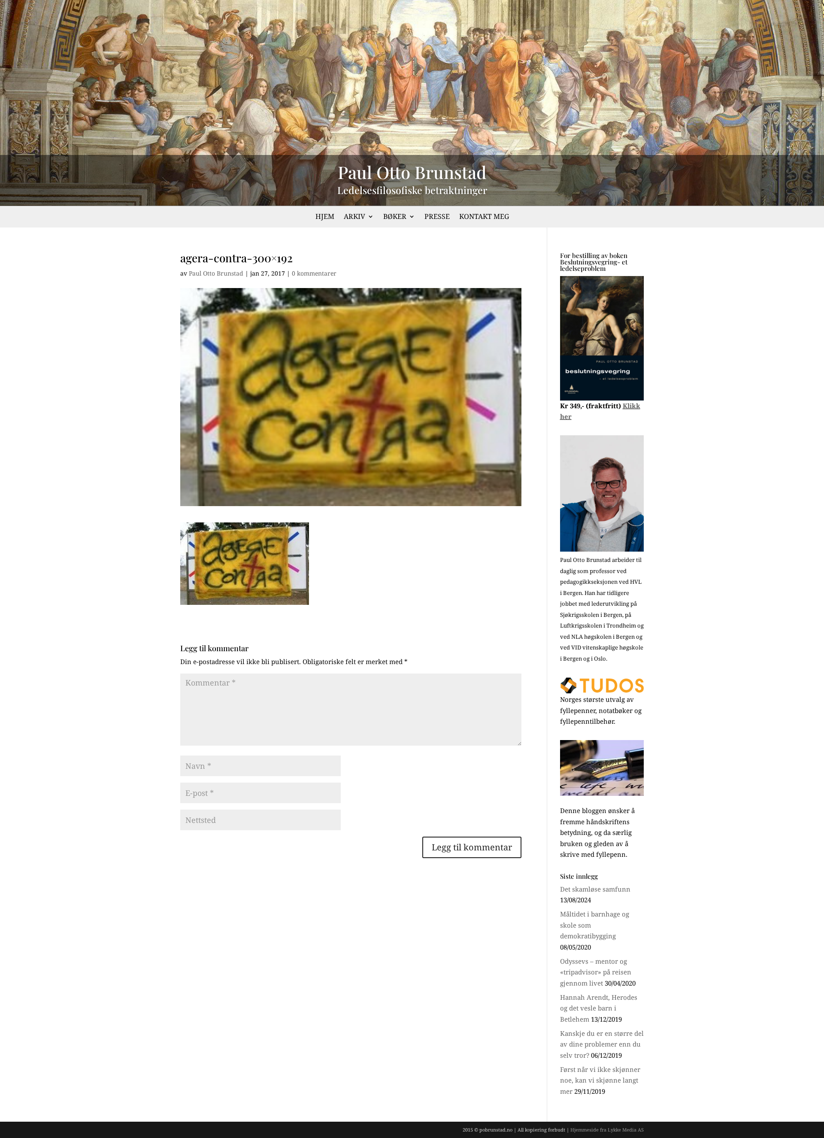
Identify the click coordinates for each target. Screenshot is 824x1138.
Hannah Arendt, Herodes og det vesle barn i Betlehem (598, 1008)
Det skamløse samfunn (595, 889)
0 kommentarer (314, 273)
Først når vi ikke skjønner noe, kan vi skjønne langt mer (600, 1080)
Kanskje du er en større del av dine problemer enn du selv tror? (602, 1044)
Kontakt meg (484, 217)
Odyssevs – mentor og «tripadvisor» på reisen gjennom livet (595, 972)
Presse (437, 217)
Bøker (394, 217)
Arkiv (354, 217)
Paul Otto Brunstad (216, 273)
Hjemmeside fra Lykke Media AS (607, 1129)
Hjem (324, 217)
